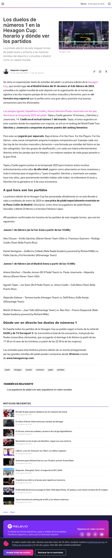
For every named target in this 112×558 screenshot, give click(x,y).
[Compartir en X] (106, 71)
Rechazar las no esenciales (50, 552)
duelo (7, 370)
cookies (45, 545)
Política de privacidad (21, 545)
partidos (60, 370)
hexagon (17, 370)
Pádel (12, 512)
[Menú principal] (2, 4)
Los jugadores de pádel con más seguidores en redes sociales (39, 390)
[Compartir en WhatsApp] (100, 71)
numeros (40, 370)
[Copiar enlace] (94, 71)
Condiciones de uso (95, 542)
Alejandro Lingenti (19, 70)
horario (29, 370)
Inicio (5, 512)
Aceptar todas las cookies (18, 552)
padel (50, 370)
